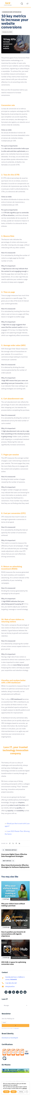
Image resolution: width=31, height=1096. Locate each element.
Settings (21, 1091)
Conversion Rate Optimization (11, 12)
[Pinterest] (16, 843)
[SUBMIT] (15, 1025)
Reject (13, 1091)
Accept (6, 1091)
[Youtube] (21, 992)
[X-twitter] (17, 992)
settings (24, 1088)
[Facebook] (10, 843)
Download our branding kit (10, 1038)
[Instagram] (9, 992)
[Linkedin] (19, 843)
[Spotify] (25, 992)
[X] (13, 843)
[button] (22, 3)
